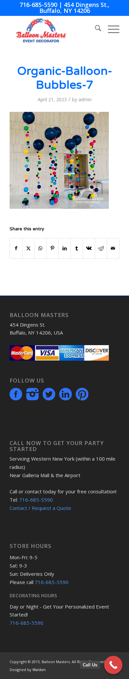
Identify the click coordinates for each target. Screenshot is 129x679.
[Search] (94, 29)
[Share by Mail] (113, 248)
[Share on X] (28, 248)
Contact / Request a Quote (40, 508)
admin (85, 99)
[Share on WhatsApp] (40, 248)
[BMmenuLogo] (53, 29)
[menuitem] (94, 29)
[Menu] (110, 29)
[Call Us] (113, 665)
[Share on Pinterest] (53, 248)
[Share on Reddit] (101, 248)
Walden (39, 669)
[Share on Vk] (89, 248)
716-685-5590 (38, 5)
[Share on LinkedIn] (65, 248)
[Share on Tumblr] (77, 248)
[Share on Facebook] (16, 248)
